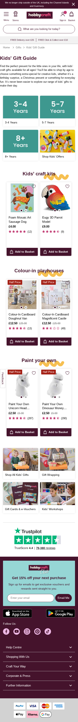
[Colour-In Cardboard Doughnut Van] (22, 294)
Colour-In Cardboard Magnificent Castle (55, 316)
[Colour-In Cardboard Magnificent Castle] (55, 294)
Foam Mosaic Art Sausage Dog (20, 219)
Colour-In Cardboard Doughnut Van (22, 316)
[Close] (73, 4)
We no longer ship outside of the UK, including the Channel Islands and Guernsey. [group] (37, 4)
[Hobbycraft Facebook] (6, 631)
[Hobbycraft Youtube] (16, 631)
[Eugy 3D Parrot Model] (55, 198)
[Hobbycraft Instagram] (27, 631)
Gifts (18, 47)
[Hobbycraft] (40, 16)
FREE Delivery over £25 (22, 40)
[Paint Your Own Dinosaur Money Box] (55, 384)
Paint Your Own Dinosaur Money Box (53, 406)
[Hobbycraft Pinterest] (37, 631)
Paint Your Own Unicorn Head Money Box (19, 406)
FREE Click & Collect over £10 (53, 40)
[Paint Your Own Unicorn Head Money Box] (22, 384)
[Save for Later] (34, 186)
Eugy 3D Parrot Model (52, 219)
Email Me (63, 597)
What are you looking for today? (41, 29)
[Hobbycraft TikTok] (48, 631)
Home (6, 47)
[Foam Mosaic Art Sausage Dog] (22, 198)
